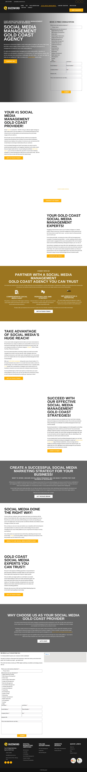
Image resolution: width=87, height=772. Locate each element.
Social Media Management (48, 5)
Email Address (53, 65)
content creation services (63, 189)
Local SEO (25, 752)
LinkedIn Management (56, 42)
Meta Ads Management (56, 39)
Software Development (56, 53)
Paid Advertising (34, 5)
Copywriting (54, 46)
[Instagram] (79, 2)
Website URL (53, 73)
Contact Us (72, 748)
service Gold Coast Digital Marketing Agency (62, 632)
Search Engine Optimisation (57, 35)
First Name (53, 61)
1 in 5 (5, 366)
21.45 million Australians (14, 361)
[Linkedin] (82, 2)
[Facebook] (76, 2)
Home (22, 5)
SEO (27, 5)
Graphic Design (55, 49)
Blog (71, 751)
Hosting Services (57, 750)
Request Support (73, 753)
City (67, 69)
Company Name (54, 69)
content (12, 535)
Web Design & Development (57, 32)
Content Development (56, 44)
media (8, 129)
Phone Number (69, 65)
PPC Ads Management (43, 748)
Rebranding (54, 51)
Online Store (54, 34)
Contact (30, 7)
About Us (72, 746)
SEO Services (26, 750)
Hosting (23, 7)
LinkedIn (29, 347)
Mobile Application (55, 55)
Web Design (73, 5)
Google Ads (41, 750)
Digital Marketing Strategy (57, 30)
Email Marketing (55, 48)
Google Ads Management (57, 37)
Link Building (25, 754)
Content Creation (63, 5)
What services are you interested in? (58, 29)
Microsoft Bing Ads (42, 752)
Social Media (31, 57)
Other (52, 60)
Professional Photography (28, 760)
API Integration (54, 56)
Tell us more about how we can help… (59, 77)
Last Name (68, 61)
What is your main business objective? (59, 25)
